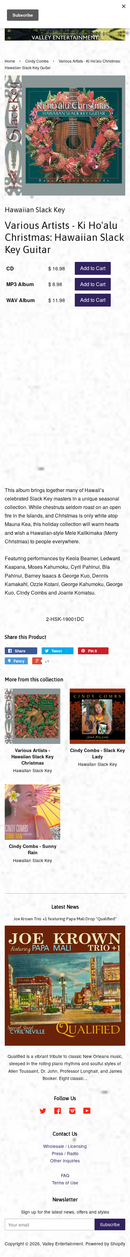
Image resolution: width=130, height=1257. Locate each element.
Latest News (65, 907)
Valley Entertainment (62, 1243)
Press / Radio (65, 1153)
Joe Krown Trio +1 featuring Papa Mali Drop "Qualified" (65, 918)
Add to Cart (92, 268)
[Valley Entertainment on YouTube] (87, 1112)
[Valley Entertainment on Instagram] (72, 1112)
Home (10, 61)
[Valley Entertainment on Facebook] (57, 1112)
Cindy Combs (37, 61)
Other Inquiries (65, 1160)
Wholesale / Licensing (65, 1146)
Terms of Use (65, 1182)
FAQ (65, 1175)
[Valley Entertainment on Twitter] (42, 1112)
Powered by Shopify (105, 1243)
